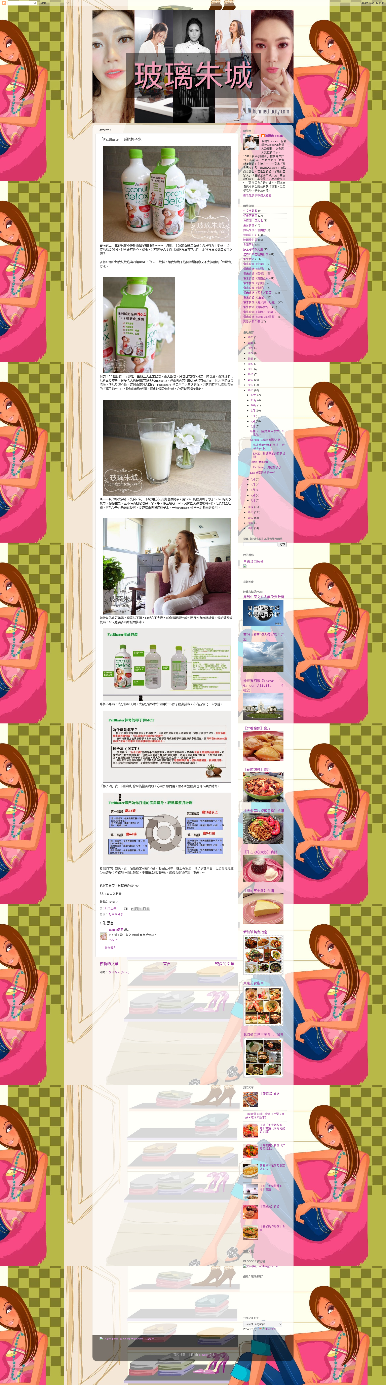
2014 (251, 507)
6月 (253, 426)
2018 (251, 374)
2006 (251, 528)
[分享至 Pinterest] (148, 909)
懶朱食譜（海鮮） (254, 287)
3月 (253, 489)
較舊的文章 (224, 964)
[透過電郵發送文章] (125, 908)
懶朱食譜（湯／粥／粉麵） (260, 302)
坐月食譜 (249, 225)
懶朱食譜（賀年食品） (257, 307)
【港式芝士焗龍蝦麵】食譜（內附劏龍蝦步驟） (272, 1128)
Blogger (203, 1354)
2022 (251, 353)
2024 (251, 347)
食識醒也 (249, 244)
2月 (253, 495)
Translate (271, 1329)
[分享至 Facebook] (144, 909)
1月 (253, 500)
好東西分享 (116, 914)
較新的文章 (109, 964)
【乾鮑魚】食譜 (269, 1206)
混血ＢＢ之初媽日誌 (256, 254)
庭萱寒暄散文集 (253, 249)
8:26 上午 (114, 939)
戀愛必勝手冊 (251, 321)
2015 (251, 390)
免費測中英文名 (253, 220)
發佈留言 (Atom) (119, 972)
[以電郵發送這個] (133, 909)
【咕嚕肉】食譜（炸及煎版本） (272, 1147)
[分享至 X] (140, 909)
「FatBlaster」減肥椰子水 (265, 467)
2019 (251, 369)
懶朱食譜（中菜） (254, 263)
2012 (251, 517)
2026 (251, 337)
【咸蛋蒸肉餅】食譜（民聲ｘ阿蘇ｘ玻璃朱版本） (265, 1116)
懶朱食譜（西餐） (254, 273)
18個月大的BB (259, 462)
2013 (251, 512)
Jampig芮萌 (116, 929)
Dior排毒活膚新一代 (262, 472)
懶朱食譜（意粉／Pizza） (259, 311)
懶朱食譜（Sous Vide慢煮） (260, 316)
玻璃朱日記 (250, 235)
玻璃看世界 (250, 239)
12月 (254, 394)
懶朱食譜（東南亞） (256, 278)
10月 (254, 405)
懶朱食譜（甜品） (254, 297)
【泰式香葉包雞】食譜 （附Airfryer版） (267, 447)
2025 (251, 342)
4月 (253, 484)
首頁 (167, 964)
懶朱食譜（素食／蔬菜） (258, 292)
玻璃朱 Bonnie (274, 135)
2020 (251, 363)
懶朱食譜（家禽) (253, 283)
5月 (253, 479)
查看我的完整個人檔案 (257, 195)
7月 (253, 421)
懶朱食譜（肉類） (254, 268)
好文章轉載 (250, 210)
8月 (253, 416)
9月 (253, 410)
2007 (251, 522)
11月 (254, 400)
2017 (251, 379)
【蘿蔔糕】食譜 (269, 1093)
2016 (251, 384)
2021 (251, 358)
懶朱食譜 (249, 259)
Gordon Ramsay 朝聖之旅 (265, 439)
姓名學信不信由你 (254, 230)
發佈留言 (110, 947)
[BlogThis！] (136, 909)
